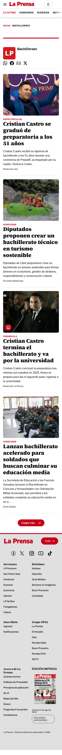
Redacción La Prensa (13, 386)
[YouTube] (40, 553)
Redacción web (10, 169)
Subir (48, 540)
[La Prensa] (20, 541)
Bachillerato (21, 25)
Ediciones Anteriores (40, 719)
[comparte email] (19, 63)
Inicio (6, 25)
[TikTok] (49, 553)
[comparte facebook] (12, 63)
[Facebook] (13, 553)
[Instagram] (31, 553)
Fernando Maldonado (13, 281)
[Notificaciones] (48, 4)
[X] (22, 553)
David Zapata (9, 507)
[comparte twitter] (25, 63)
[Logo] (21, 4)
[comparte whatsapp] (5, 63)
